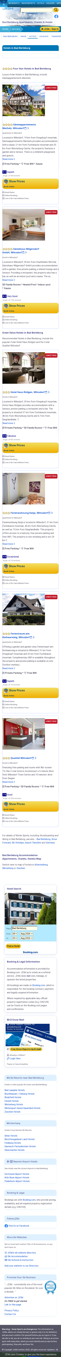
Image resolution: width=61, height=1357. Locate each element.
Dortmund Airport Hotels (17, 1174)
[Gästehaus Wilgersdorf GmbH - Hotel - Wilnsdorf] (23, 224)
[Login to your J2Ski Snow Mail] (30, 1035)
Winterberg (7, 868)
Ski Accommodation (17, 1256)
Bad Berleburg (10, 36)
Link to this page (13, 1304)
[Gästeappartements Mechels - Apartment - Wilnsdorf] (23, 100)
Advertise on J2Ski (14, 1297)
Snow (23, 36)
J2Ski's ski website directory (21, 1252)
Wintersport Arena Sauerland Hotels (22, 1108)
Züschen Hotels (12, 1111)
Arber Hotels (11, 1135)
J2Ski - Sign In (51, 29)
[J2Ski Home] (8, 9)
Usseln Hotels (12, 1101)
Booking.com (29, 1200)
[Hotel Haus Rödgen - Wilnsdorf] (23, 367)
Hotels (5, 29)
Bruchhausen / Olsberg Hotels (19, 1093)
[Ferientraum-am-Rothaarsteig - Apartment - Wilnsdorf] (23, 609)
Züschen (20, 868)
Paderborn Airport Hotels (17, 1181)
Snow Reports (28, 3)
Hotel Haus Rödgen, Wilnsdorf (28, 392)
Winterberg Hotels (14, 1104)
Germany (16, 29)
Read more (8, 159)
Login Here (15, 1058)
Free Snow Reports (26, 1049)
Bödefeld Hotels (13, 1097)
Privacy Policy (12, 1310)
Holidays (43, 36)
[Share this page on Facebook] (56, 17)
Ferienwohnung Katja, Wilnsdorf (29, 512)
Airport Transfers (33, 842)
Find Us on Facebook (18, 1225)
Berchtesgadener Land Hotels (20, 1139)
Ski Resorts (14, 3)
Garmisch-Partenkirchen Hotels (20, 1146)
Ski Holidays (18, 842)
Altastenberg (41, 864)
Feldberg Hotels (13, 1143)
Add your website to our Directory (21, 1265)
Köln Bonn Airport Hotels (17, 1177)
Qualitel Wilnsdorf (21, 758)
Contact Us (10, 1314)
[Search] (56, 10)
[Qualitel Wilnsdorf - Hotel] (23, 733)
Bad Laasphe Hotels (15, 1090)
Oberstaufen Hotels (15, 1150)
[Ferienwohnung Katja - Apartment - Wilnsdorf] (23, 488)
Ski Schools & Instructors (20, 1260)
